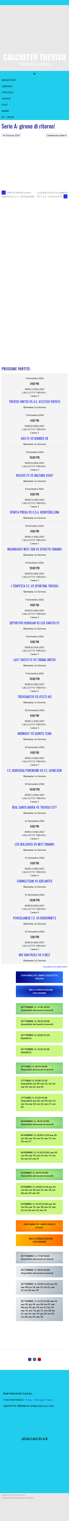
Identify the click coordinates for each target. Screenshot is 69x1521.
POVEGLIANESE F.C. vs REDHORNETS (34, 918)
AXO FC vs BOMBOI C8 (34, 438)
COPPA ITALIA (7, 92)
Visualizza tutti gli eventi (55, 966)
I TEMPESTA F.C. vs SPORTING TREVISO (34, 585)
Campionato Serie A (56, 135)
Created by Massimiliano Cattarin (17, 1498)
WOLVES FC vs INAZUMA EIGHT (34, 475)
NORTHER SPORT (9, 80)
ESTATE (5, 104)
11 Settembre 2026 (34, 821)
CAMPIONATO (7, 86)
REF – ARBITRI (8, 117)
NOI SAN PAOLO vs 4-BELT (34, 954)
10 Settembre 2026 (34, 710)
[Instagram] (34, 1359)
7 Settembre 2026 (34, 378)
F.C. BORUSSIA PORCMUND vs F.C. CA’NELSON (34, 770)
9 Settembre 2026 (34, 599)
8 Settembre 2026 (34, 488)
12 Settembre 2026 (34, 931)
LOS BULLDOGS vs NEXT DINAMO (34, 844)
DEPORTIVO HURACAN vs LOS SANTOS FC (34, 622)
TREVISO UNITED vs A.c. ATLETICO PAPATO (34, 401)
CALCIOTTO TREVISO (34, 56)
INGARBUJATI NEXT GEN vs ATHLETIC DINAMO (34, 549)
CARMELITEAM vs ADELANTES (34, 881)
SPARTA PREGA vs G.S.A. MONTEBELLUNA (34, 512)
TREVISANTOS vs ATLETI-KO (35, 696)
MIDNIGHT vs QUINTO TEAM (35, 733)
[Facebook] (29, 1359)
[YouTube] (39, 1359)
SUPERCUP (6, 98)
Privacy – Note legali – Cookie (39, 1399)
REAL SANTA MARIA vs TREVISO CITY (34, 807)
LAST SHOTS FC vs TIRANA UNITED (34, 659)
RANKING (5, 111)
